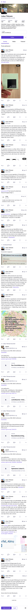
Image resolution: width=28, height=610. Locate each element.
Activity (5, 41)
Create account (6, 608)
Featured (23, 41)
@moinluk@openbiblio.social (7, 18)
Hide (18, 65)
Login (14, 608)
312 (9, 21)
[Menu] (25, 37)
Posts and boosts (5, 46)
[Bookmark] (20, 100)
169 (2, 21)
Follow (12, 37)
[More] (26, 100)
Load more (14, 600)
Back (4, 2)
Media (14, 41)
